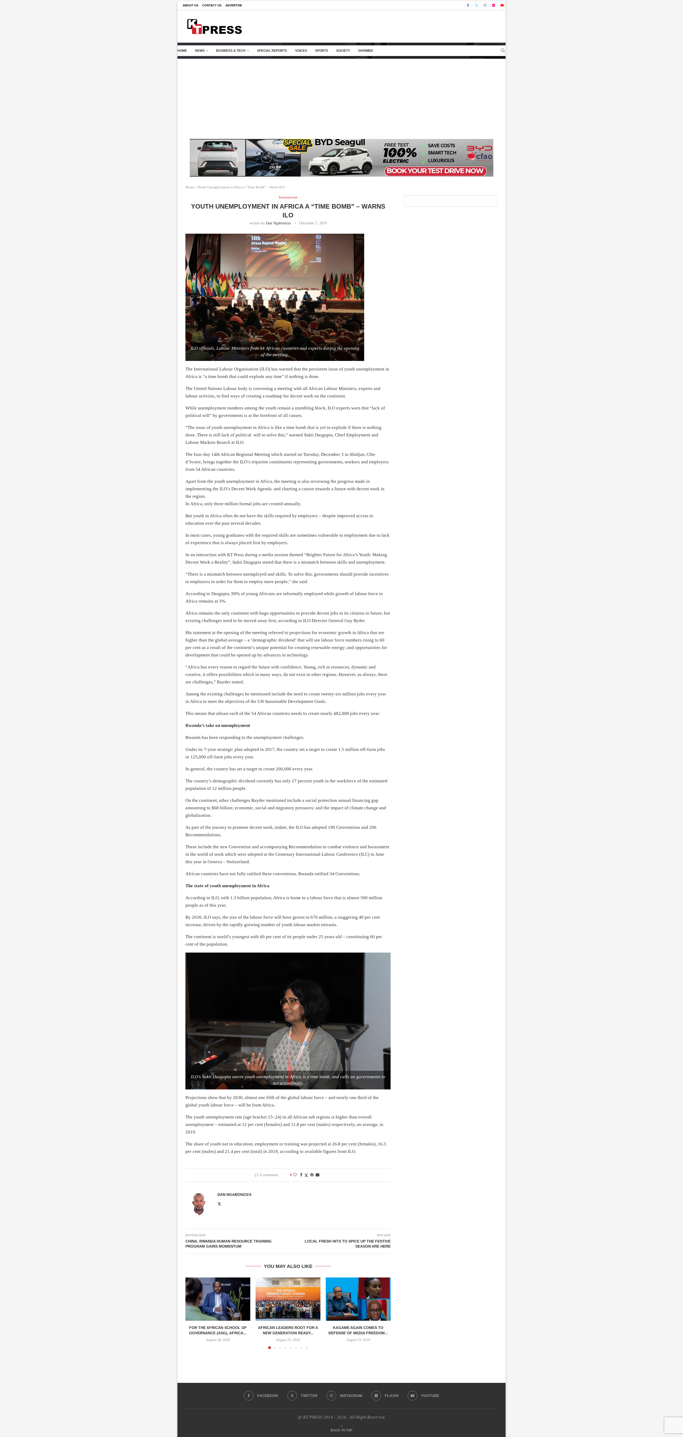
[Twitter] (476, 5)
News (200, 51)
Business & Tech (230, 51)
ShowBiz (365, 51)
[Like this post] (295, 1175)
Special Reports (272, 51)
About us (190, 5)
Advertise (233, 5)
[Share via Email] (317, 1175)
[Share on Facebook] (301, 1175)
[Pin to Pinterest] (311, 1175)
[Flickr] (493, 5)
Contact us (211, 5)
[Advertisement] (341, 99)
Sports (321, 51)
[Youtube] (502, 5)
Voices (301, 51)
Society (343, 51)
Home (182, 51)
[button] (192, 1312)
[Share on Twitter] (306, 1175)
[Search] (503, 51)
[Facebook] (467, 5)
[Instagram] (485, 5)
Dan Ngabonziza (278, 223)
